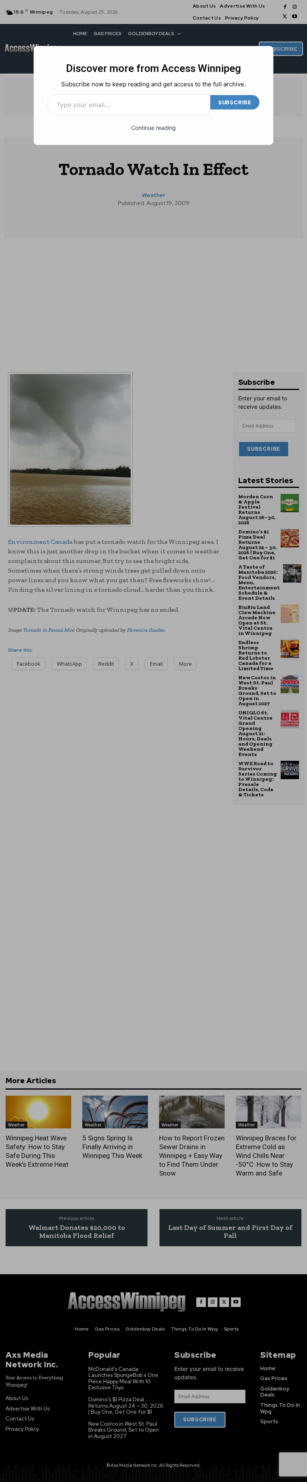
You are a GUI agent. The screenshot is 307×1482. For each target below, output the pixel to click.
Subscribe (234, 102)
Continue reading (153, 127)
